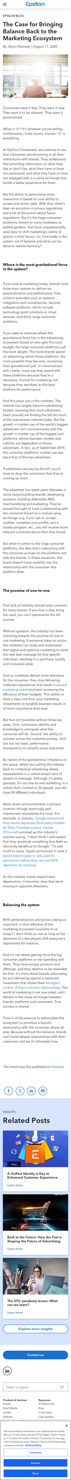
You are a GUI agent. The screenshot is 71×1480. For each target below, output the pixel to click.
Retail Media (10, 1408)
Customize (35, 1452)
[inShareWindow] (31, 1091)
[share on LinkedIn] (7, 1371)
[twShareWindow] (20, 1091)
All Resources (46, 1403)
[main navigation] (5, 4)
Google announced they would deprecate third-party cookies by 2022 (34, 823)
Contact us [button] (35, 1354)
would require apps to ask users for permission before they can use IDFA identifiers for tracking (30, 860)
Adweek (58, 1066)
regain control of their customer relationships (31, 985)
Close (35, 1473)
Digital (7, 1403)
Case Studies (45, 1416)
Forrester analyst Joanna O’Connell (28, 829)
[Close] (67, 1426)
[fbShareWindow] (8, 1091)
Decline (35, 1462)
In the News (45, 1412)
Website (8, 1416)
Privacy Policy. (33, 1445)
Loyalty (7, 1412)
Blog (41, 1408)
